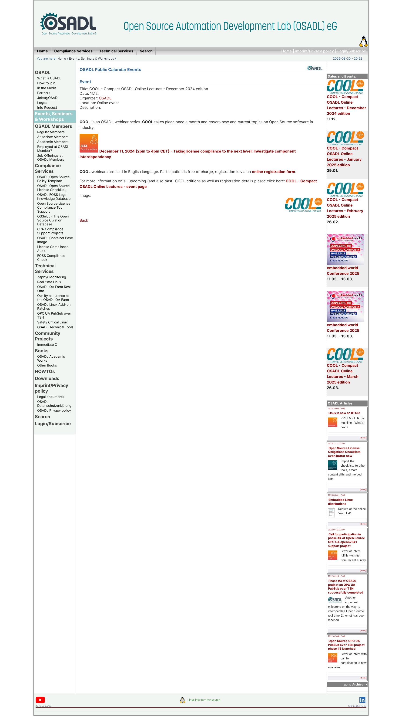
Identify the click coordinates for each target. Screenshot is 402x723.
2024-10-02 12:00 (336, 408)
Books (42, 350)
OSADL (42, 72)
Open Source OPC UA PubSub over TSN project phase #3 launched (346, 644)
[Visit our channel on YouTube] (40, 702)
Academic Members (53, 142)
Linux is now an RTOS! (344, 413)
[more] (363, 438)
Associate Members (53, 137)
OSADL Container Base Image (55, 240)
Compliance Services (48, 168)
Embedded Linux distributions (340, 502)
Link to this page (357, 706)
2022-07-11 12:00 (336, 530)
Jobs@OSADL (48, 98)
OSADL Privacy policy (54, 410)
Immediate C (47, 344)
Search (42, 416)
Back (84, 220)
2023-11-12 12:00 (336, 443)
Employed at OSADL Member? (53, 149)
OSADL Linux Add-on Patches (53, 306)
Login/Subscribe (351, 51)
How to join (46, 83)
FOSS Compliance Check (51, 257)
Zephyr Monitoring (51, 277)
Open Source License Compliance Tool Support (53, 207)
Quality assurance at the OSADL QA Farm (53, 298)
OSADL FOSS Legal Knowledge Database (53, 196)
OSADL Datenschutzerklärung (54, 403)
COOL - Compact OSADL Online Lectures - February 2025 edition (345, 208)
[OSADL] (314, 73)
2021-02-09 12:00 (336, 636)
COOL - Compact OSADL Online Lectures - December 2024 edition (346, 105)
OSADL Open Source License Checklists (53, 188)
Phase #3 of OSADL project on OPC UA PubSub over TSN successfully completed (345, 586)
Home (286, 51)
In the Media (47, 88)
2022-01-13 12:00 (336, 576)
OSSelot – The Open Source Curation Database (53, 220)
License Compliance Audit (52, 249)
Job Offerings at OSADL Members (50, 157)
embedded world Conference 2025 (343, 270)
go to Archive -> (355, 684)
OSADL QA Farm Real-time (54, 289)
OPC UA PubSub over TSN (54, 315)
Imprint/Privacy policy (314, 51)
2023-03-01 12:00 (336, 495)
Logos (42, 103)
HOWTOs (45, 371)
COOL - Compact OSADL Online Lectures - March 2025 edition (342, 373)
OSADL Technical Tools (55, 327)
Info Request (47, 107)
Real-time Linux (49, 282)
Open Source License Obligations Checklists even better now (344, 452)
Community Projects (47, 336)
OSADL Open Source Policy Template (53, 179)
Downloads (47, 378)
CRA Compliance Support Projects (50, 231)
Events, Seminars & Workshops (91, 58)
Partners (43, 93)
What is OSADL (49, 78)
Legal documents (50, 397)
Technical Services (45, 268)
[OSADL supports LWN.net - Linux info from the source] (201, 701)
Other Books (47, 365)
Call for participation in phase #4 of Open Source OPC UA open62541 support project (346, 540)
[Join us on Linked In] (362, 704)
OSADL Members (53, 126)
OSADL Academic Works (51, 358)
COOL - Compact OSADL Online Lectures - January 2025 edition (344, 156)
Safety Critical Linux (52, 322)
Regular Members (51, 132)
